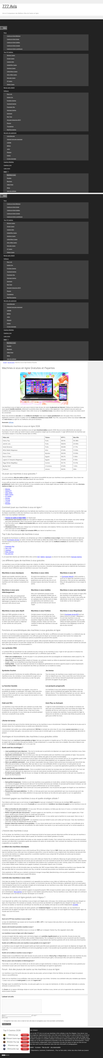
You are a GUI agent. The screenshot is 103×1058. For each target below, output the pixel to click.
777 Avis (9, 6)
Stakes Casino (10, 84)
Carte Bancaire (11, 136)
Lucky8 (7, 502)
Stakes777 (8, 491)
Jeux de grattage (11, 191)
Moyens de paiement (10, 133)
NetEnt (43, 557)
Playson (9, 123)
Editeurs (6, 91)
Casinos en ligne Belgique (13, 36)
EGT (38, 557)
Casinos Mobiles (9, 162)
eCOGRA (75, 904)
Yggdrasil (8, 550)
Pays (5, 33)
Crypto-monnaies (11, 158)
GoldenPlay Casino (12, 65)
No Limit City (9, 554)
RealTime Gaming (11, 129)
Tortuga (7, 500)
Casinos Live (7, 165)
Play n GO (8, 548)
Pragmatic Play (11, 107)
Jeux (5, 172)
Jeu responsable (55, 1047)
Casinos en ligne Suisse (13, 39)
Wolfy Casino (9, 494)
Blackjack (9, 181)
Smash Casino (10, 58)
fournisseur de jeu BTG (72, 614)
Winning (7, 489)
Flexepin (9, 152)
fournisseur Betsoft (67, 576)
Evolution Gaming (11, 100)
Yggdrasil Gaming (11, 104)
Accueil (5, 362)
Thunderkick (10, 126)
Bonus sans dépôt (9, 88)
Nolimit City (10, 97)
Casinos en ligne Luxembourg (14, 49)
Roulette (9, 178)
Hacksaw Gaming (11, 110)
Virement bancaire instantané (14, 139)
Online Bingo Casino (12, 71)
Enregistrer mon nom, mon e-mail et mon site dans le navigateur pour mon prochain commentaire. (34, 1021)
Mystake (7, 503)
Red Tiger (9, 116)
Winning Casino (11, 55)
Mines (8, 188)
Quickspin (9, 113)
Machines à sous (11, 175)
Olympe (7, 498)
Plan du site (45, 1047)
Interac (9, 155)
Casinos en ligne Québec (13, 42)
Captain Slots (10, 62)
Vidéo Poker (10, 184)
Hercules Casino (11, 78)
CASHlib (9, 142)
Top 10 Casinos (8, 52)
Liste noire (7, 168)
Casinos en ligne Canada (13, 45)
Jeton (8, 149)
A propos (38, 1047)
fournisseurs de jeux (13, 540)
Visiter (25, 1035)
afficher (11, 422)
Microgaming (18, 892)
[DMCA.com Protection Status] (6, 1055)
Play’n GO (9, 94)
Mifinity (9, 146)
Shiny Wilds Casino (12, 74)
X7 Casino (9, 81)
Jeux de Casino (11, 362)
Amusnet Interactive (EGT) (14, 120)
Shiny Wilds (8, 493)
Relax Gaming (9, 552)
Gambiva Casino (11, 68)
